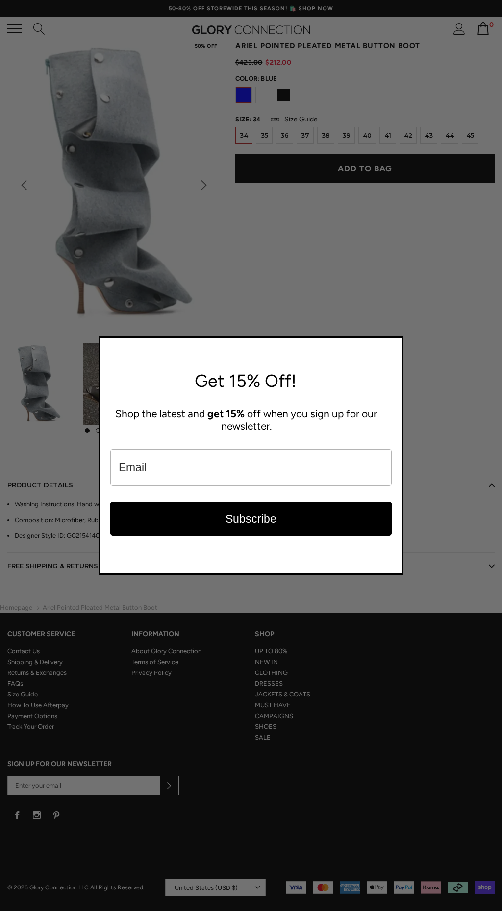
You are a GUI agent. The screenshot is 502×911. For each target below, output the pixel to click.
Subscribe (251, 518)
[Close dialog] (393, 346)
